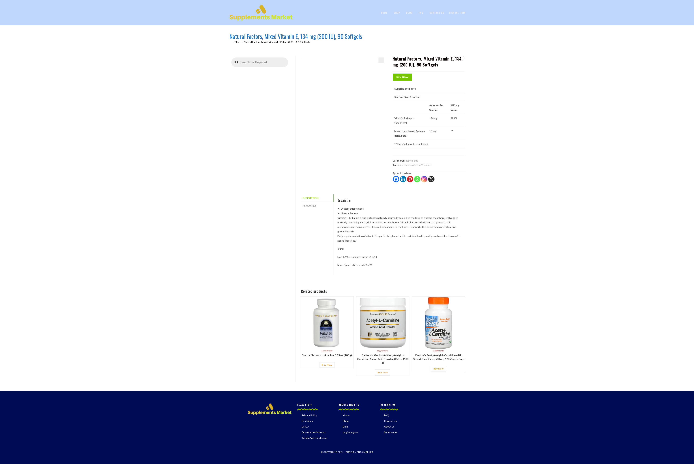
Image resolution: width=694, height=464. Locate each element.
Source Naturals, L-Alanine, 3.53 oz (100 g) (327, 355)
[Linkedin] (403, 179)
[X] (431, 179)
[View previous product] (456, 58)
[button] (381, 60)
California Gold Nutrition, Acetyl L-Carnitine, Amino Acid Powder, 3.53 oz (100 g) (382, 359)
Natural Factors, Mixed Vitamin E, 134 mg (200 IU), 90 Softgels (277, 42)
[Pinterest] (410, 179)
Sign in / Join (457, 12)
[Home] (230, 42)
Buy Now (402, 77)
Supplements (411, 160)
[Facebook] (396, 179)
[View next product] (461, 58)
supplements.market (359, 452)
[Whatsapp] (417, 179)
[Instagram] (424, 179)
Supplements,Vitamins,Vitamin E (414, 165)
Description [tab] (310, 198)
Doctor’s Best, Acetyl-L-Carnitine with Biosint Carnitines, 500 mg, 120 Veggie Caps (438, 357)
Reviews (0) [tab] (309, 205)
